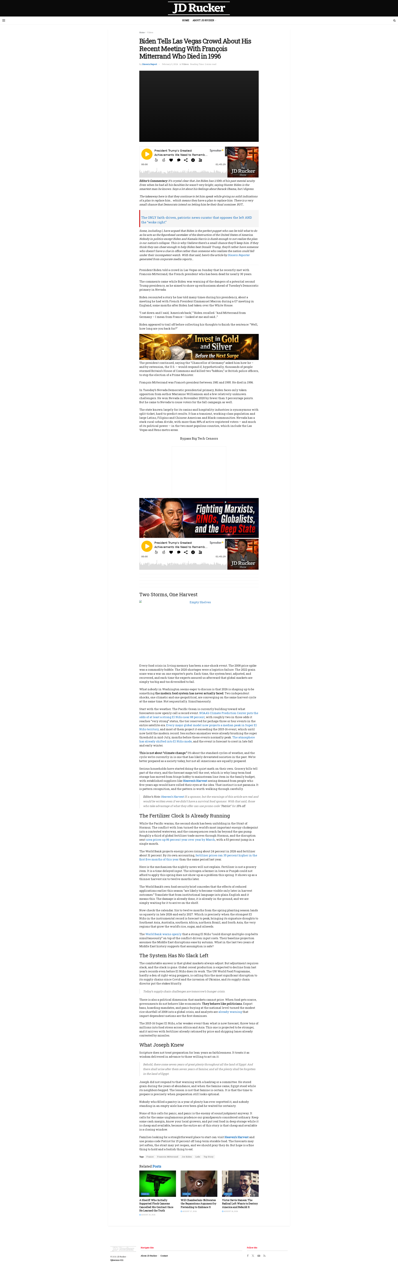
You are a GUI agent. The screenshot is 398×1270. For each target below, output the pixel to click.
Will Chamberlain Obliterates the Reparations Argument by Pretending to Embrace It (198, 1203)
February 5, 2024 (170, 64)
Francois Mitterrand (167, 1156)
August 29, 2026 (148, 1214)
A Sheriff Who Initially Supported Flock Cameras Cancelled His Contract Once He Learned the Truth (156, 1205)
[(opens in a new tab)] (157, 1184)
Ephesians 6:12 (116, 1260)
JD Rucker (121, 1256)
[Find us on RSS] (264, 1256)
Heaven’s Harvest (195, 781)
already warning (230, 1012)
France (150, 1156)
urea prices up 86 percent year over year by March (180, 839)
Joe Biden (187, 1156)
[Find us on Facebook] (247, 1256)
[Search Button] (394, 20)
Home (185, 20)
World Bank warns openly (163, 934)
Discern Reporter (239, 255)
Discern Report (149, 64)
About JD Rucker (203, 20)
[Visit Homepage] (199, 8)
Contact (164, 1255)
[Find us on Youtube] (258, 1256)
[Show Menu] (3, 20)
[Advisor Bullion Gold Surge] (199, 346)
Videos (150, 32)
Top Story (208, 1156)
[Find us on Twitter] (253, 1256)
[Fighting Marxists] (199, 517)
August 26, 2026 (230, 1211)
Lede (197, 1156)
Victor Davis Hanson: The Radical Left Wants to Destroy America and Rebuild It (240, 1203)
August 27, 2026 (189, 1211)
